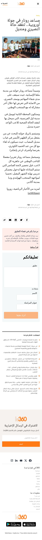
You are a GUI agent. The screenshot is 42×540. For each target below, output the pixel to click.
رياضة (38, 15)
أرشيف (38, 509)
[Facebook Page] (30, 460)
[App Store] (29, 524)
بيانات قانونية (36, 504)
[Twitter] (25, 460)
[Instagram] (12, 460)
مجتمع (38, 476)
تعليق (34, 265)
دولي (38, 489)
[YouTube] (21, 460)
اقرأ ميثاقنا (34, 247)
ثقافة (38, 478)
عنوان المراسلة (30, 303)
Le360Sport (34, 193)
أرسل (21, 444)
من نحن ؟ (37, 496)
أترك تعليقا (21, 315)
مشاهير (38, 486)
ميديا (38, 481)
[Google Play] (13, 524)
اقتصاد (38, 473)
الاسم (34, 293)
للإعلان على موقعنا (34, 501)
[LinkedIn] (16, 460)
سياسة (38, 471)
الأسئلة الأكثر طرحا (35, 498)
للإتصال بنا (37, 506)
